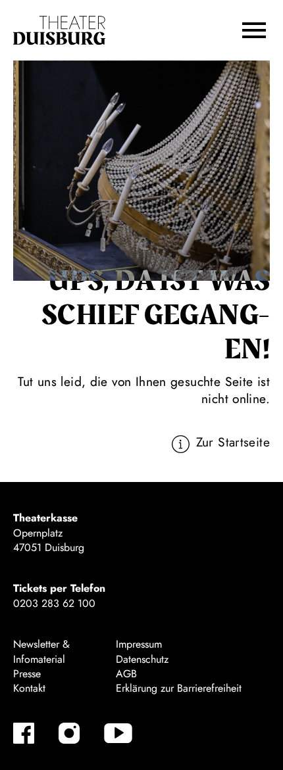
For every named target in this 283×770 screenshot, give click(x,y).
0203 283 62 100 (54, 603)
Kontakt (29, 688)
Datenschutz (142, 659)
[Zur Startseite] (59, 30)
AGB (126, 673)
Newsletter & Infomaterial (41, 651)
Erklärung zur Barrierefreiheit (179, 688)
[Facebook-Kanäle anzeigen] (23, 733)
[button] (254, 30)
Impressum (139, 644)
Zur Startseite (233, 442)
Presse (27, 673)
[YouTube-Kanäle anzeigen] (118, 733)
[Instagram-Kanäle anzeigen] (69, 733)
